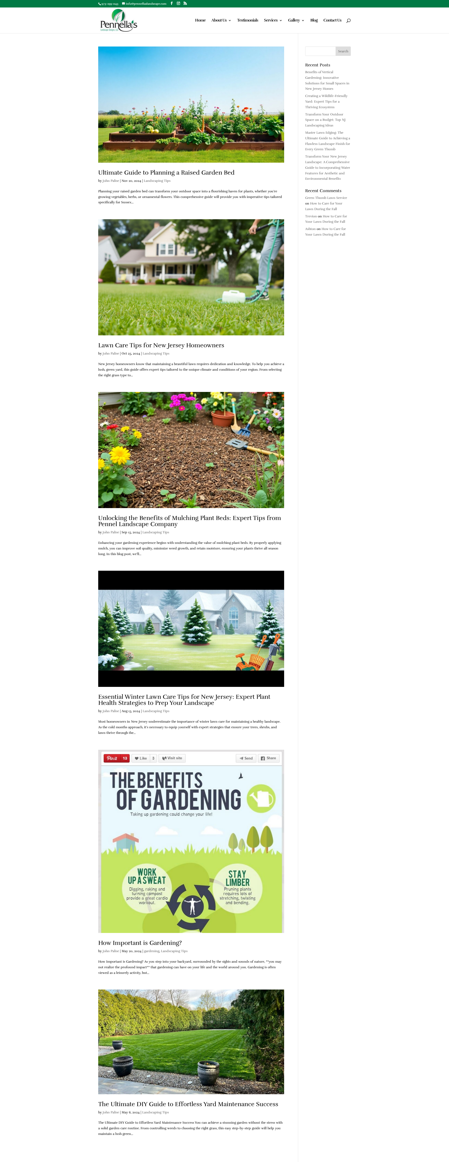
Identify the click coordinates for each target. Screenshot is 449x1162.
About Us (219, 21)
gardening (151, 951)
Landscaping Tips (157, 181)
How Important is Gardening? (140, 943)
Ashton (310, 229)
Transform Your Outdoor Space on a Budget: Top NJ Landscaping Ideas (325, 120)
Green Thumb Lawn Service (326, 198)
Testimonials (247, 21)
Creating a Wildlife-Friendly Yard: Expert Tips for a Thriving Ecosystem (326, 101)
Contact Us (332, 21)
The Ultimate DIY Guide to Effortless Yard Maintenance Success (188, 1104)
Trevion (311, 216)
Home (200, 21)
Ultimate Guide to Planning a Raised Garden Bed (166, 172)
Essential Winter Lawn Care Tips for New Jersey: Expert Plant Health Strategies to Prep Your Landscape (184, 700)
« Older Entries (109, 1153)
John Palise (111, 181)
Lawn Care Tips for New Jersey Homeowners (161, 345)
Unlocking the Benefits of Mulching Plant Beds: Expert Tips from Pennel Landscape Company (189, 521)
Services (271, 21)
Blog (314, 21)
